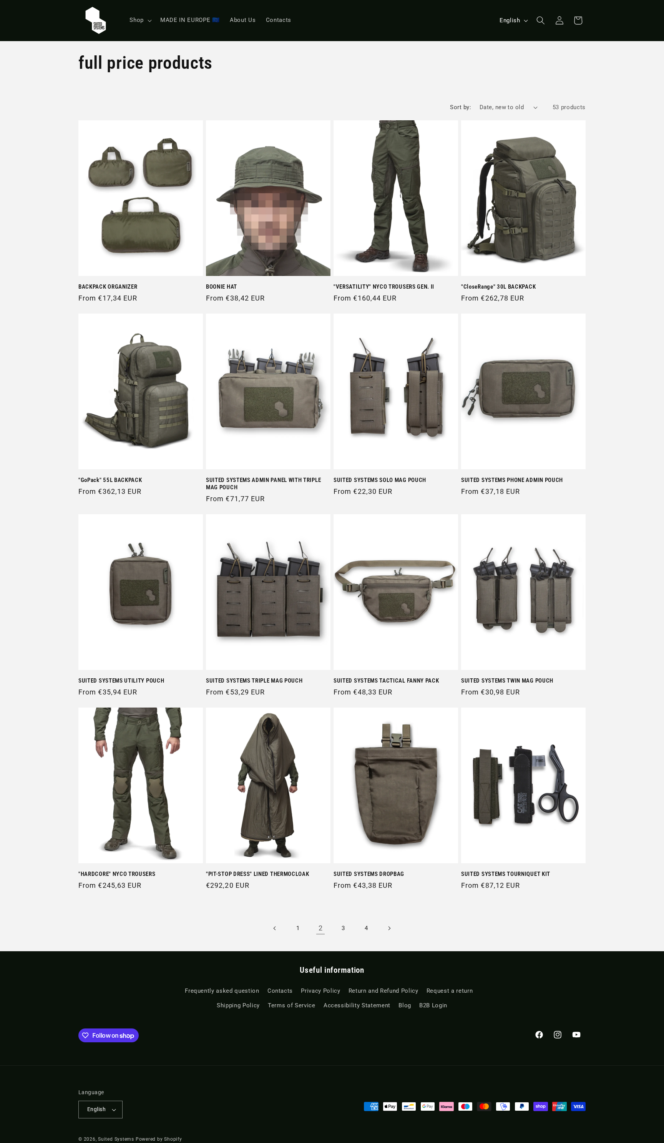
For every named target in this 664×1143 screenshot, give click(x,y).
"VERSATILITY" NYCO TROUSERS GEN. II (384, 286)
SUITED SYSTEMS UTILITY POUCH (121, 680)
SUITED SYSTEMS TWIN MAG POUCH (507, 680)
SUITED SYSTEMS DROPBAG (369, 874)
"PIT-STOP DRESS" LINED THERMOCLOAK (257, 874)
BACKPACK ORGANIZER (107, 286)
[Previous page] (275, 928)
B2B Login (433, 1005)
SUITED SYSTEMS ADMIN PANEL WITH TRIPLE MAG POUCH (263, 484)
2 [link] (321, 928)
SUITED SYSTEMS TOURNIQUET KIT (505, 874)
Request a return (450, 990)
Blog (404, 1005)
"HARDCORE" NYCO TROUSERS (117, 874)
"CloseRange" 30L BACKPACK (498, 286)
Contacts (280, 990)
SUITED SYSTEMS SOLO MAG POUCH (380, 480)
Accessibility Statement (357, 1005)
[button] (139, 20)
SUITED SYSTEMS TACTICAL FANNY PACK (386, 680)
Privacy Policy (320, 990)
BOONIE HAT (221, 286)
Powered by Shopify (159, 1139)
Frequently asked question (222, 990)
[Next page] (389, 928)
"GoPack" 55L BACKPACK (110, 480)
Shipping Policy (238, 1005)
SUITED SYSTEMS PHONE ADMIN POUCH (512, 480)
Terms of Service (291, 1005)
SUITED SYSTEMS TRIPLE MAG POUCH (254, 680)
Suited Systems (116, 1139)
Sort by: (460, 107)
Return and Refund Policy (383, 990)
